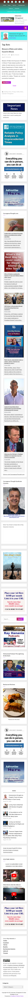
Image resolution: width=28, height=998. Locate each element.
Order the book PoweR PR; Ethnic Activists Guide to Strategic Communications (12, 850)
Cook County (12, 38)
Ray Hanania (16, 54)
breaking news (7, 91)
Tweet (14, 85)
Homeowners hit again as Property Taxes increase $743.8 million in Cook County (18, 35)
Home (4, 5)
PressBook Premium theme (17, 996)
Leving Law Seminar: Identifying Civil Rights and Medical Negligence (13, 824)
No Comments (7, 57)
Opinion (14, 5)
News (9, 5)
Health (18, 91)
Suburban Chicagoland (7, 93)
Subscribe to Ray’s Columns (14, 11)
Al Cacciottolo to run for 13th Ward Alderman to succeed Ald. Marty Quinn (12, 814)
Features (11, 8)
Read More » (7, 83)
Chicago (14, 91)
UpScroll (5, 951)
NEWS (14, 791)
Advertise (17, 8)
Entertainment (21, 5)
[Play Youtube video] (14, 875)
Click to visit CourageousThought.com (13, 474)
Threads (5, 953)
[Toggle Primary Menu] (25, 27)
